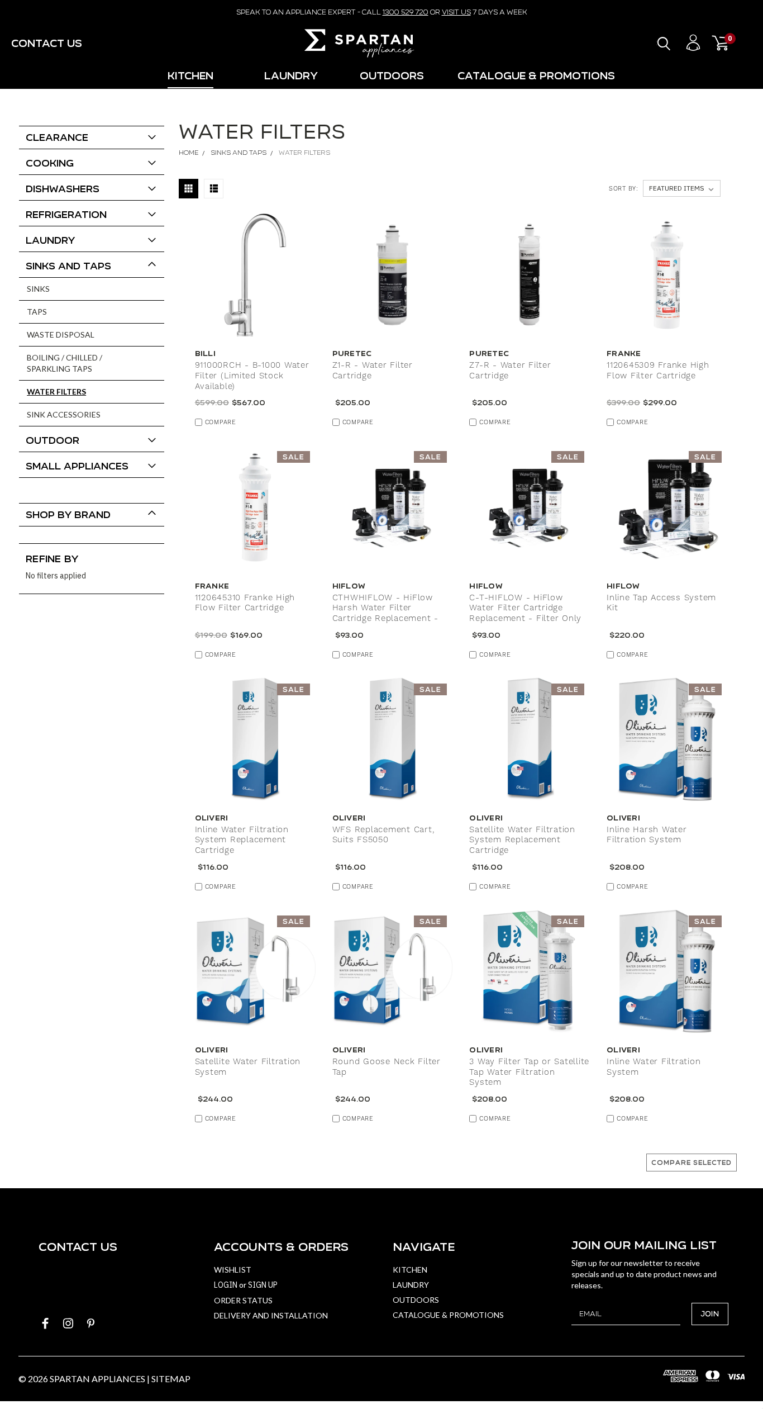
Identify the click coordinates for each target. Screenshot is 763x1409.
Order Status (243, 1300)
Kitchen (190, 76)
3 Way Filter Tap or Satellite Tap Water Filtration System (529, 1072)
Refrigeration (66, 214)
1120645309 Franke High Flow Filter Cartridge (658, 370)
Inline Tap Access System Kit (661, 603)
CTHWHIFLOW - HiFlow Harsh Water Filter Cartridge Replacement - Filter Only (385, 613)
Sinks (38, 288)
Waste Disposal (60, 334)
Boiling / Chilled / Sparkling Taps (64, 363)
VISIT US (456, 12)
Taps (37, 311)
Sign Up (263, 1285)
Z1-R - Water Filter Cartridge (372, 370)
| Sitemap (168, 1378)
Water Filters (56, 391)
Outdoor (52, 440)
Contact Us (46, 43)
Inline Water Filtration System (653, 1067)
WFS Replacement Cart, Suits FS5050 (383, 835)
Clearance (57, 137)
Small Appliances (77, 466)
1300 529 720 (405, 12)
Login (225, 1285)
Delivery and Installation (271, 1315)
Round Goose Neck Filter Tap (386, 1067)
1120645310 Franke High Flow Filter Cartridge (245, 603)
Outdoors (392, 76)
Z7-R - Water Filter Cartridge (510, 370)
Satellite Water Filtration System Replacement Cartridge (522, 840)
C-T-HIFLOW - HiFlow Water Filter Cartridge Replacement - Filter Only (525, 608)
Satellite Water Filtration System (248, 1067)
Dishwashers (62, 188)
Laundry (291, 76)
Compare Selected (691, 1162)
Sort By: (623, 189)
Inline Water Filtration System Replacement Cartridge (242, 840)
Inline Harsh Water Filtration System (647, 835)
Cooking (50, 163)
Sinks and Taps (68, 265)
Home (188, 152)
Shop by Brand (68, 514)
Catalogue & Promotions (536, 76)
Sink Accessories (64, 414)
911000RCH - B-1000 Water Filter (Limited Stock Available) (252, 376)
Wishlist (232, 1269)
